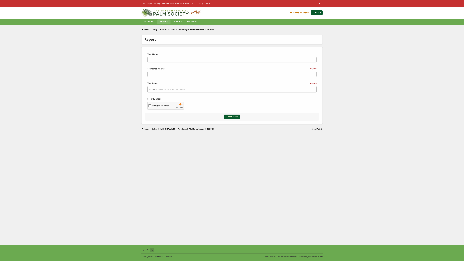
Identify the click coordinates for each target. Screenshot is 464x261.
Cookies (169, 257)
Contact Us (159, 257)
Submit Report (232, 117)
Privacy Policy (147, 257)
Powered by (311, 257)
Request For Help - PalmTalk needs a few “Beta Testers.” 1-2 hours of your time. (178, 3)
